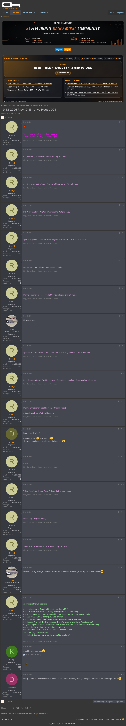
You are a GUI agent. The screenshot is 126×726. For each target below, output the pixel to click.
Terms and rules (91, 719)
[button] (34, 12)
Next (10, 117)
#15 (122, 512)
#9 (123, 346)
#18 (122, 597)
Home (5, 12)
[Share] (119, 122)
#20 (122, 674)
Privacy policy (104, 719)
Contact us (80, 719)
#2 (123, 150)
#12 (122, 429)
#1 (123, 122)
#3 (123, 177)
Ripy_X (5, 113)
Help (112, 719)
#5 (123, 233)
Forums (15, 12)
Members (42, 12)
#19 (122, 647)
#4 (123, 205)
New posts (5, 17)
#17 (122, 567)
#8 (123, 316)
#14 (122, 484)
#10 (122, 373)
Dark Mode (7, 719)
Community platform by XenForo (63, 724)
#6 (123, 261)
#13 (122, 457)
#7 (123, 288)
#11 (122, 401)
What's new (27, 12)
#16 (122, 540)
